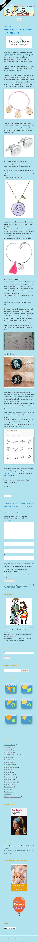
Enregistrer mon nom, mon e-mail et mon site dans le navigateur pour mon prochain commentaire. (19, 565)
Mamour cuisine (8, 762)
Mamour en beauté (9, 764)
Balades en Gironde (9, 745)
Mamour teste (8, 779)
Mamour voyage (8, 784)
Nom (5, 541)
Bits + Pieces (7, 747)
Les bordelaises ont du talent (12, 755)
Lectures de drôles (9, 752)
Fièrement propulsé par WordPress (12, 938)
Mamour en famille (9, 767)
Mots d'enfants (8, 792)
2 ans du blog (20, 55)
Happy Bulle (7, 55)
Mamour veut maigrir (10, 782)
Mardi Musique (8, 787)
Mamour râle (7, 772)
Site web (6, 555)
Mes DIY (6, 789)
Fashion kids (7, 750)
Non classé (7, 794)
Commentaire (8, 521)
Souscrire (6, 658)
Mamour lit (7, 769)
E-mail (6, 548)
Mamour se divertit (9, 774)
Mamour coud (8, 760)
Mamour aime (8, 757)
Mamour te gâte (8, 777)
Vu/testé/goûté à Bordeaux (12, 797)
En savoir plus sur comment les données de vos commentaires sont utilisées (19, 586)
